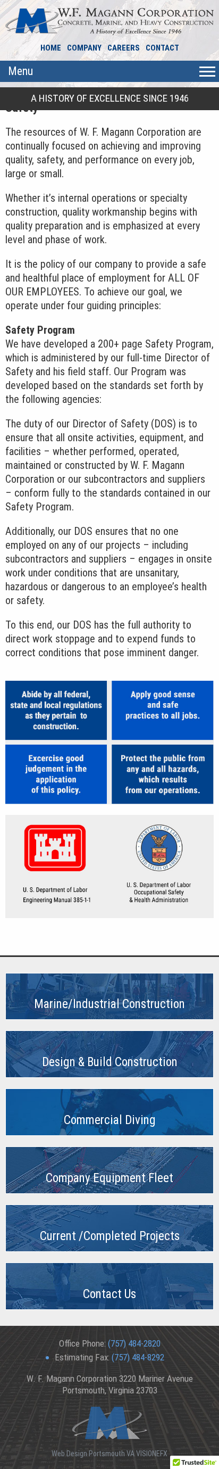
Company (84, 48)
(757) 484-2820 (134, 1343)
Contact (162, 48)
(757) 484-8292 (138, 1357)
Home (50, 48)
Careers (123, 48)
